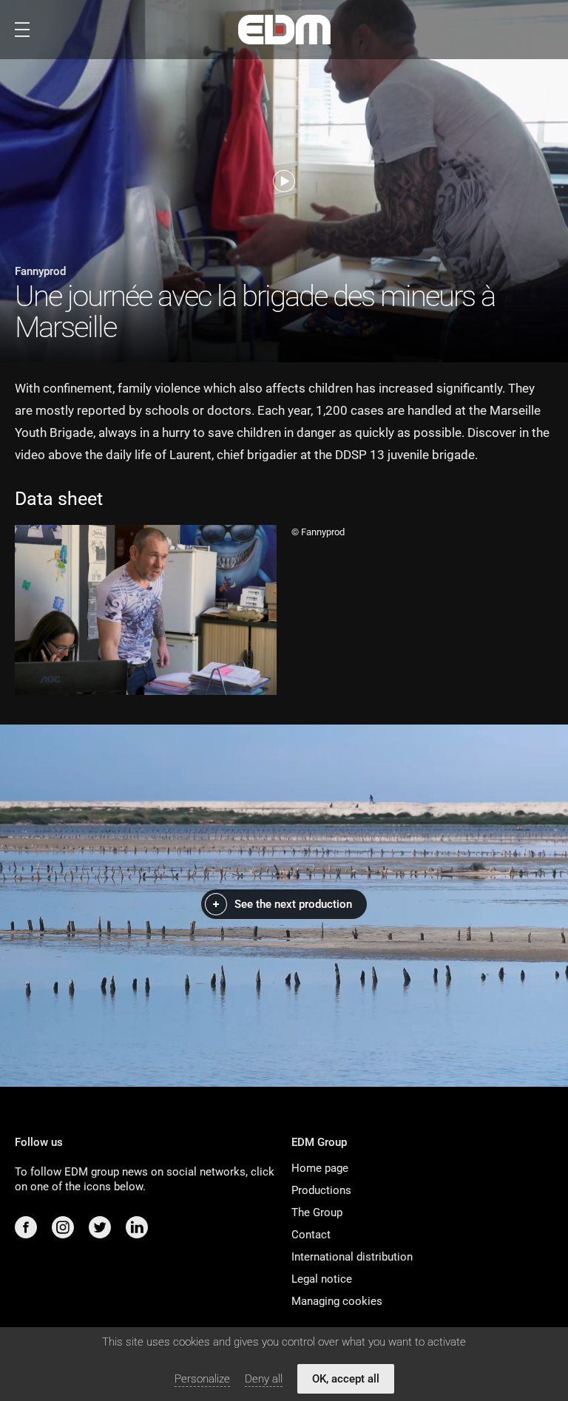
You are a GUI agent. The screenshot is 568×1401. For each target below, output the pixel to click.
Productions (321, 1190)
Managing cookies (336, 1301)
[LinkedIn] (137, 1227)
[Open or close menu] (22, 29)
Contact (311, 1234)
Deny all (264, 1378)
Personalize (202, 1378)
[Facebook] (26, 1227)
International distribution (352, 1256)
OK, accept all (345, 1378)
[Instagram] (63, 1227)
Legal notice (321, 1279)
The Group (316, 1212)
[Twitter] (100, 1227)
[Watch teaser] (284, 181)
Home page (319, 1168)
